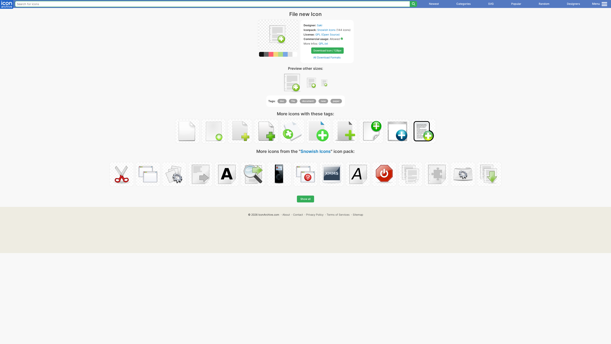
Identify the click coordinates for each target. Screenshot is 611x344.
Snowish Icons (326, 30)
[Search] (413, 4)
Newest (434, 3)
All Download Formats (327, 57)
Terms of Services (338, 214)
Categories (463, 3)
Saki (319, 25)
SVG (491, 3)
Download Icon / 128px (327, 50)
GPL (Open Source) (327, 34)
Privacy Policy (314, 214)
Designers (573, 3)
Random (544, 3)
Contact (298, 214)
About (286, 214)
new (323, 101)
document (308, 101)
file (293, 101)
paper (336, 101)
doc (282, 101)
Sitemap (358, 214)
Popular (516, 3)
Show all (305, 199)
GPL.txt (323, 43)
